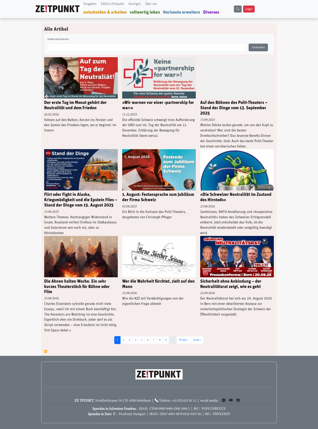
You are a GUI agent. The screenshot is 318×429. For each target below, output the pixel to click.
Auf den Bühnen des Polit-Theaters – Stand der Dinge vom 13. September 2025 (233, 107)
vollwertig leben (145, 12)
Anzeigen (134, 4)
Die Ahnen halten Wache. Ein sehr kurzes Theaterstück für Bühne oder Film (77, 286)
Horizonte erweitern (181, 12)
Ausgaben (90, 4)
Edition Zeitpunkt (112, 4)
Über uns (151, 4)
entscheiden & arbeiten (105, 12)
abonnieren (45, 351)
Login (248, 9)
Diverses (211, 12)
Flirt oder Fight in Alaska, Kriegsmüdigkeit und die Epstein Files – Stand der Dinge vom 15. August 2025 (80, 199)
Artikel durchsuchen (58, 39)
